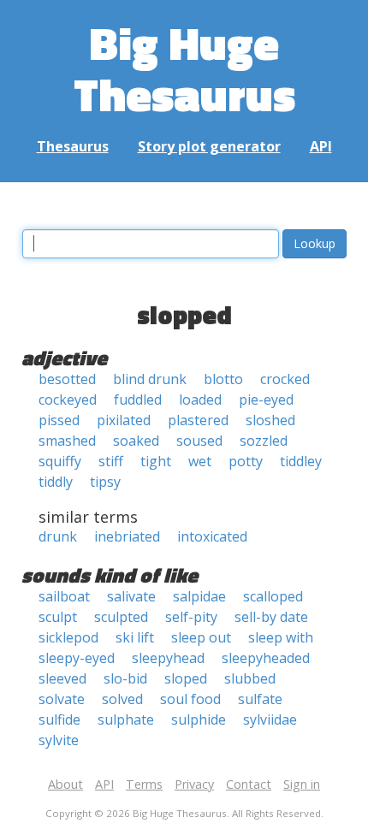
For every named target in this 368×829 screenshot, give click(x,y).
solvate (62, 699)
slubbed (250, 678)
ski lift (135, 637)
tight (155, 461)
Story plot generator (209, 146)
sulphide (198, 719)
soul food (190, 699)
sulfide (59, 719)
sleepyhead (168, 657)
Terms (144, 784)
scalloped (273, 596)
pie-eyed (266, 399)
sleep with (280, 637)
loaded (200, 399)
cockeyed (68, 399)
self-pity (191, 616)
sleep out (201, 637)
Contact (248, 784)
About (65, 784)
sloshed (270, 420)
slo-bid (125, 678)
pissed (59, 420)
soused (199, 440)
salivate (131, 596)
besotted (67, 379)
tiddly (56, 481)
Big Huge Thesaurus (184, 68)
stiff (110, 461)
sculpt (58, 616)
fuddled (138, 399)
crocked (285, 379)
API (321, 146)
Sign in (301, 784)
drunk (58, 536)
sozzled (264, 440)
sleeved (62, 678)
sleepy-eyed (77, 657)
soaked (136, 440)
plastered (198, 420)
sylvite (59, 740)
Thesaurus (73, 146)
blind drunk (150, 379)
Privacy (194, 784)
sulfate (260, 699)
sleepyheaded (266, 657)
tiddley (301, 461)
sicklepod (68, 637)
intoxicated (212, 536)
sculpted (121, 616)
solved (122, 699)
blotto (223, 379)
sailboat (64, 596)
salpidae (199, 596)
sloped (185, 678)
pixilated (124, 420)
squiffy (60, 461)
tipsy (105, 481)
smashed (67, 440)
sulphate (126, 719)
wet (199, 461)
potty (246, 461)
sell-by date (271, 616)
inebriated (127, 536)
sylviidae (270, 719)
